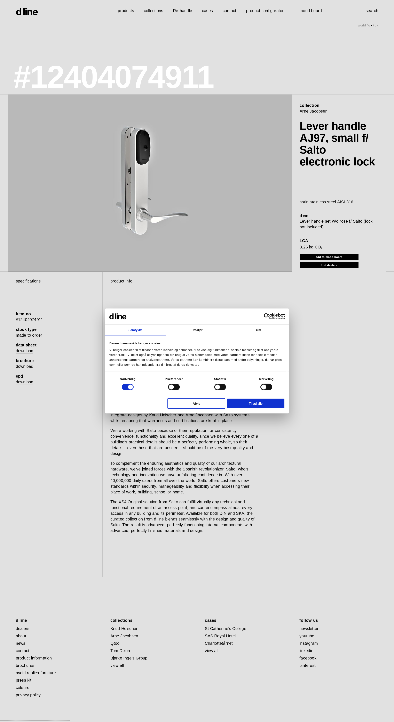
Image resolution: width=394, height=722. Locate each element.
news (20, 643)
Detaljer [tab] (197, 330)
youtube (306, 636)
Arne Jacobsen (314, 111)
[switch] (174, 387)
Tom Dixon (120, 650)
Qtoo (115, 643)
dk (376, 25)
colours (22, 687)
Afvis (196, 403)
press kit (24, 680)
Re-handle (182, 10)
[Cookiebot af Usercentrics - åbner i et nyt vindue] (267, 316)
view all (117, 665)
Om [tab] (258, 330)
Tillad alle (255, 403)
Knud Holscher (124, 628)
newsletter (308, 628)
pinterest (307, 665)
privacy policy (28, 695)
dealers (22, 628)
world (362, 25)
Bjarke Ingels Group (129, 658)
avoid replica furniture (36, 673)
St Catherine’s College (225, 628)
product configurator (265, 10)
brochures (25, 665)
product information (34, 658)
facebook (307, 658)
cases (207, 10)
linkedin (306, 650)
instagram (308, 643)
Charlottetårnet (219, 643)
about (21, 636)
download (24, 350)
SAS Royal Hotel (220, 636)
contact (22, 650)
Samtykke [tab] (135, 330)
